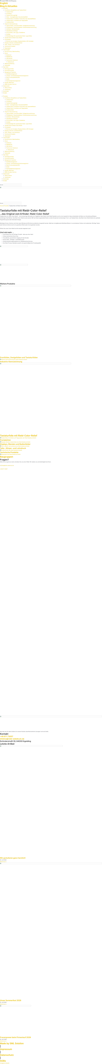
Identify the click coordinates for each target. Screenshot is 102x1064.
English (4, 3)
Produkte (5, 8)
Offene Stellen (8, 87)
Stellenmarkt (6, 86)
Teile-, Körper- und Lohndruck (12, 44)
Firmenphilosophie (9, 70)
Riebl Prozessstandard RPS (13, 77)
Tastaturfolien (9, 11)
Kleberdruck (11, 62)
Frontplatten (8, 39)
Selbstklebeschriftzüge (12, 30)
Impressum (6, 1049)
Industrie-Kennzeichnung (11, 24)
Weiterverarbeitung (9, 63)
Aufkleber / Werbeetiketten (12, 29)
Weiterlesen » (3, 861)
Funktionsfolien (10, 22)
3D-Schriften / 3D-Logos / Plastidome (15, 32)
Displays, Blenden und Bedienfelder (13, 42)
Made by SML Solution (12, 1043)
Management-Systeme (10, 72)
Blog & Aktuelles (8, 6)
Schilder (8, 34)
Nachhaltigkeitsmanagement (13, 80)
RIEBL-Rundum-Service (10, 84)
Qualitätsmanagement (11, 74)
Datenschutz (7, 1055)
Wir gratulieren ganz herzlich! (13, 858)
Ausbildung (7, 89)
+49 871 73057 (6, 736)
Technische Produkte (10, 46)
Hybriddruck (9, 58)
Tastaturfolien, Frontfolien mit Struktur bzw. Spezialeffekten (21, 18)
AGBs (3, 1060)
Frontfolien (9, 13)
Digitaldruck (9, 56)
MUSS (7, 79)
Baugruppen (8, 48)
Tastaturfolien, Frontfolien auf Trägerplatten (17, 20)
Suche (1, 185)
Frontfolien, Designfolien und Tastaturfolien (15, 10)
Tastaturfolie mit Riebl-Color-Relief (13, 37)
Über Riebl (5, 67)
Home (1, 205)
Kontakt (5, 93)
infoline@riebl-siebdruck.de (7, 465)
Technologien (6, 49)
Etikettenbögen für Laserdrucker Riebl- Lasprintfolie (19, 36)
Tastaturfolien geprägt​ (11, 15)
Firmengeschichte (9, 68)
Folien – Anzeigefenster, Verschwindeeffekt (17, 17)
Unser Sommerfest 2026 (10, 1000)
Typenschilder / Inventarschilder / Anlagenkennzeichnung (20, 25)
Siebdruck (8, 55)
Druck (6, 53)
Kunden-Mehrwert (9, 82)
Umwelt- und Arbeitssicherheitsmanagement (17, 75)
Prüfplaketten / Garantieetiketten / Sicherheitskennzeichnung (21, 27)
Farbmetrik (7, 65)
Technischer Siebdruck (12, 60)
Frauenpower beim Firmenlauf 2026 (15, 1037)
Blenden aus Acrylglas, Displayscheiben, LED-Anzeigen (19, 41)
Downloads (6, 91)
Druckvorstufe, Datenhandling (12, 51)
